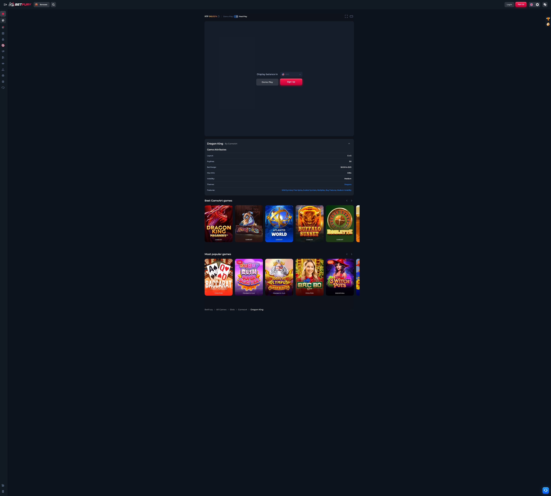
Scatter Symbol (309, 190)
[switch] (236, 16)
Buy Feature (331, 190)
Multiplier (321, 190)
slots (232, 309)
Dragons (347, 184)
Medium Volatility (344, 190)
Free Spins (297, 190)
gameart (242, 309)
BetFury (209, 309)
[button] (219, 223)
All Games (221, 309)
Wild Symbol (287, 190)
